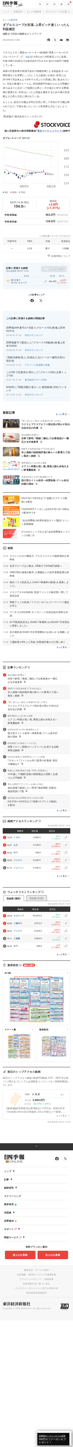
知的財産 (48, 1279)
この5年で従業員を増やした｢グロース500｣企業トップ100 (36, 373)
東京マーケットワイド (49, 130)
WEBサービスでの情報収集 (42, 1274)
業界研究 (9, 1204)
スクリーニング (12, 1196)
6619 (26, 138)
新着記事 (18, 11)
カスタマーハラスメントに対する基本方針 (36, 1288)
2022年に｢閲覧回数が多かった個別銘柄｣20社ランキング (36, 388)
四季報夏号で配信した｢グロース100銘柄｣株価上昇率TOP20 (35, 344)
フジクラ (18, 860)
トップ (6, 11)
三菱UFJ (18, 923)
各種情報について (60, 256)
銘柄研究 (9, 1187)
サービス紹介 (42, 1269)
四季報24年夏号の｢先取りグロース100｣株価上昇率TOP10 (35, 329)
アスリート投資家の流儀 (37, 365)
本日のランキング (34, 335)
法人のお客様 (52, 1254)
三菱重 (17, 938)
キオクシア (19, 915)
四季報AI (9, 1220)
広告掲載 (21, 1274)
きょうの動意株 (34, 11)
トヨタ (17, 837)
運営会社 (28, 1269)
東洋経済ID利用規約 (36, 1292)
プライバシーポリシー (30, 1279)
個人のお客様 (20, 1254)
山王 (16, 844)
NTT (16, 852)
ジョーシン (19, 867)
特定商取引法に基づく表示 (36, 1283)
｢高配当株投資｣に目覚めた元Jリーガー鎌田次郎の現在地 (35, 359)
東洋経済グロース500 (36, 379)
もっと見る (61, 414)
